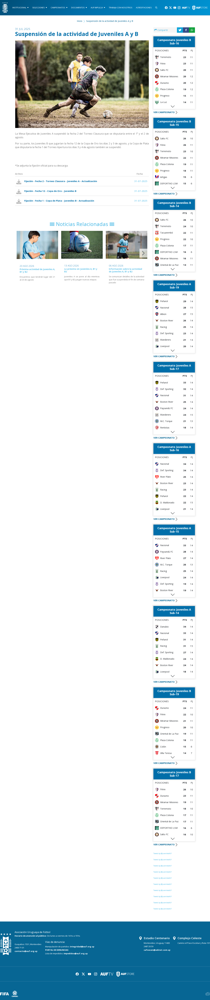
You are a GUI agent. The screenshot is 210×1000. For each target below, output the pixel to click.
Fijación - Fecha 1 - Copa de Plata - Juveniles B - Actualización (59, 200)
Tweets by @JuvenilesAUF (162, 853)
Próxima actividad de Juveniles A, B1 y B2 (37, 270)
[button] (143, 253)
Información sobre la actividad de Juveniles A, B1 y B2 (125, 270)
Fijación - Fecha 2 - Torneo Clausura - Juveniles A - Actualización (60, 181)
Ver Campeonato (164, 112)
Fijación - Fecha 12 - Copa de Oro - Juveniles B (50, 190)
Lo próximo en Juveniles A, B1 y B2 (80, 270)
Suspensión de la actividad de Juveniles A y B (109, 20)
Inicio (79, 20)
